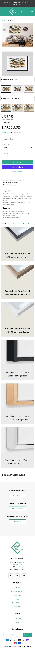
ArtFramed (17, 646)
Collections (17, 622)
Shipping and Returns (17, 591)
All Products (17, 618)
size (5, 136)
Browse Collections (17, 508)
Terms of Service (17, 603)
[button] (2, 12)
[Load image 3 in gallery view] (29, 89)
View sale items (17, 495)
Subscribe (27, 634)
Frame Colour (8, 145)
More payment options (17, 171)
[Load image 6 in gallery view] (17, 108)
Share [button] (5, 223)
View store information (10, 185)
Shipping (4, 132)
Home (3, 20)
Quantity (6, 153)
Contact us (17, 521)
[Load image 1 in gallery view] (6, 89)
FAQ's (17, 599)
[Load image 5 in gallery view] (6, 108)
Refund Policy (17, 606)
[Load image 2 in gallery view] (17, 89)
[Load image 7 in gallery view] (29, 108)
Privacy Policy (17, 595)
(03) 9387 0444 (17, 565)
